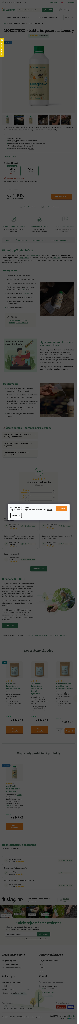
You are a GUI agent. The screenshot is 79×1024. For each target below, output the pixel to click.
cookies (49, 510)
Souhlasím (62, 509)
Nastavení (16, 515)
